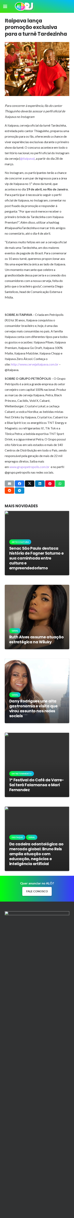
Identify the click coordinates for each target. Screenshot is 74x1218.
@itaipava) (27, 158)
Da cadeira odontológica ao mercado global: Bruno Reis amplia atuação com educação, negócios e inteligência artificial (36, 853)
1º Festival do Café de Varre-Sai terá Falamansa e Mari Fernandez (36, 785)
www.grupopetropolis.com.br (29, 467)
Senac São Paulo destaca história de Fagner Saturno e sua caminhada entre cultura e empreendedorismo (36, 558)
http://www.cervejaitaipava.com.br (34, 364)
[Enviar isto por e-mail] (9, 483)
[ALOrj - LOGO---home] (24, 6)
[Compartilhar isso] (19, 483)
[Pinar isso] (50, 483)
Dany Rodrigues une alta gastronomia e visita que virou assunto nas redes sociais (33, 709)
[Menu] (5, 6)
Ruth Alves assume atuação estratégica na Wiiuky (36, 639)
